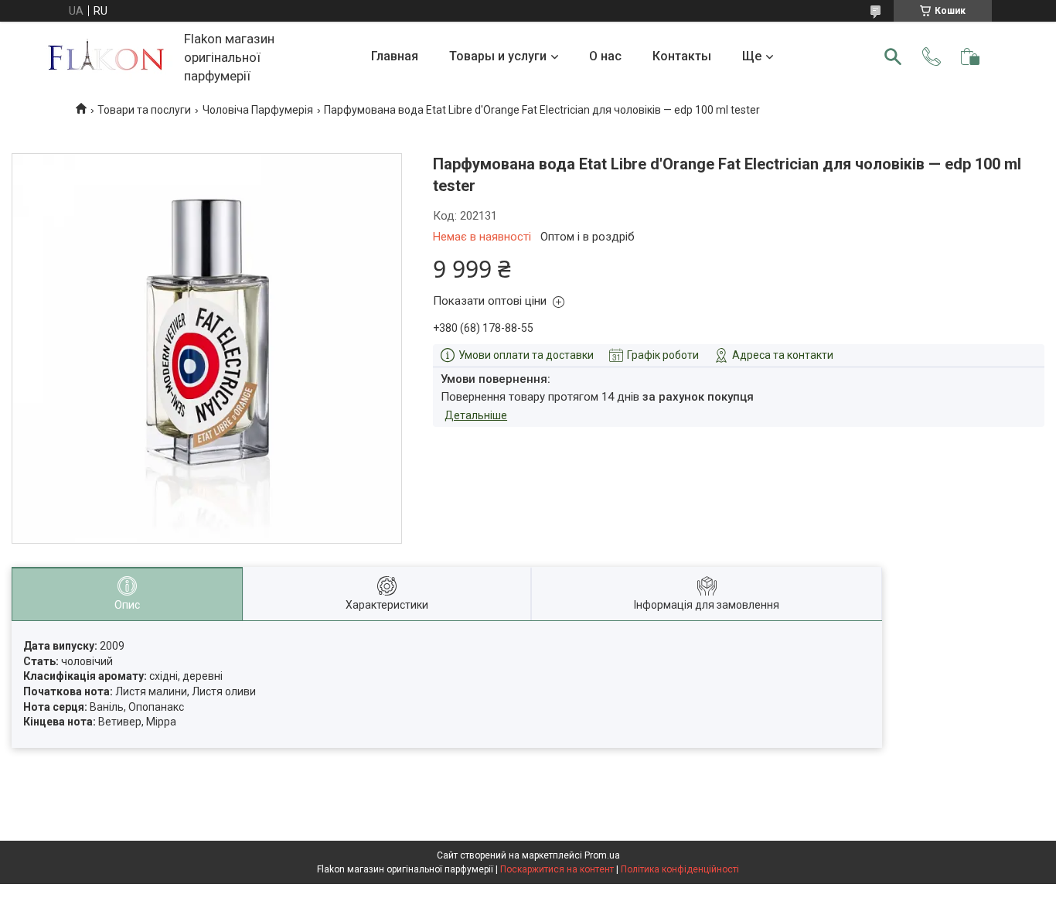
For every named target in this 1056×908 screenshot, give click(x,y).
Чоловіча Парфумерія (258, 110)
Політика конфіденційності (680, 869)
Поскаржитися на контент (557, 869)
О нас (605, 56)
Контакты (681, 56)
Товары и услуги (498, 56)
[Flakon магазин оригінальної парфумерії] (107, 57)
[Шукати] (892, 56)
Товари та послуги (144, 110)
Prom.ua (602, 855)
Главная (394, 56)
